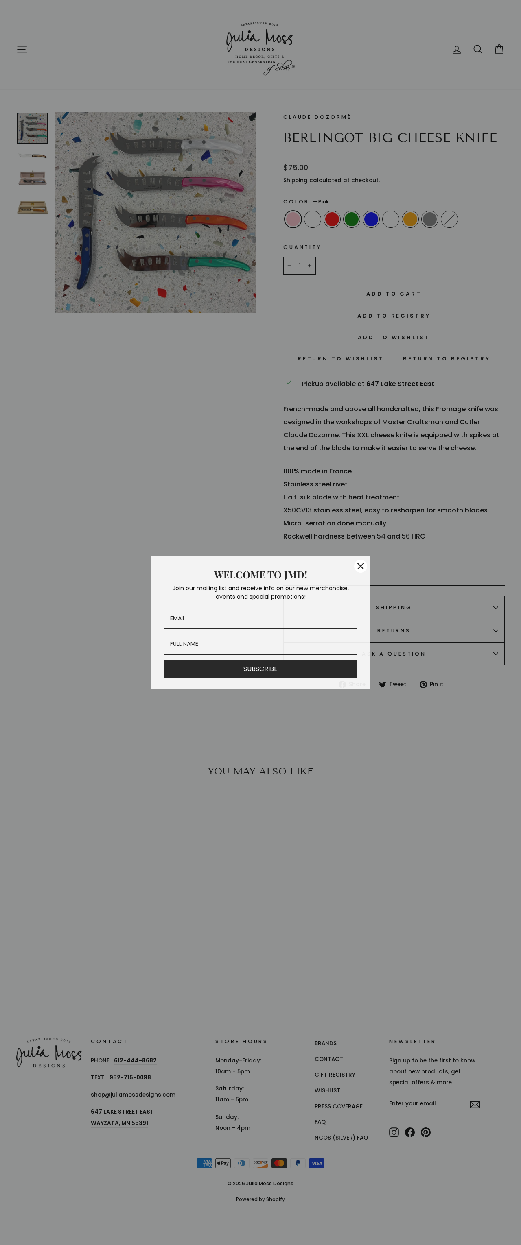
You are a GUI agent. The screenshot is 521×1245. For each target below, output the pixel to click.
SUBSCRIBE (260, 669)
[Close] (360, 566)
